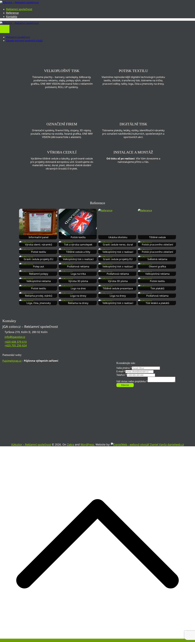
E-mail (120, 371)
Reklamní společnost (19, 9)
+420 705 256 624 (16, 345)
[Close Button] (4, 31)
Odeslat (125, 385)
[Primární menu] (4, 27)
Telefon (121, 375)
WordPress (87, 444)
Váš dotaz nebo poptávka (132, 381)
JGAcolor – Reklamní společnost (31, 444)
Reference (12, 13)
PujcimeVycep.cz (11, 360)
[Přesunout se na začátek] (97, 640)
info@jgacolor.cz (15, 337)
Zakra (70, 444)
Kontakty (11, 16)
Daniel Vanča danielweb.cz (166, 444)
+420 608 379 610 (16, 342)
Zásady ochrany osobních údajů (24, 40)
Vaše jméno (124, 368)
